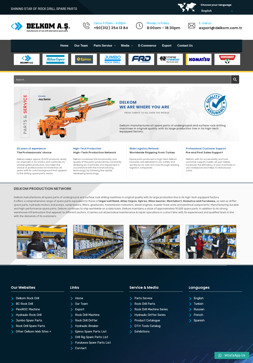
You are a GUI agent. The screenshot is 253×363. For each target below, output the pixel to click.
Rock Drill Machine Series (151, 309)
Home (79, 298)
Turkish (198, 304)
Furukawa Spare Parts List (93, 342)
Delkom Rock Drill (27, 298)
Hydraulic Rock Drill (29, 315)
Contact (81, 348)
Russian (199, 309)
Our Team (81, 304)
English (199, 298)
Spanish (199, 320)
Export (79, 309)
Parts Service (143, 298)
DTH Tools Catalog (147, 326)
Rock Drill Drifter (86, 320)
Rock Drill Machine (87, 315)
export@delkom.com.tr (220, 27)
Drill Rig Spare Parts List (91, 337)
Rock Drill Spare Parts (30, 326)
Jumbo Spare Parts (29, 320)
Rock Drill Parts (144, 304)
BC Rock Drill (24, 304)
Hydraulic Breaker (86, 326)
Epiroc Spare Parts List (91, 331)
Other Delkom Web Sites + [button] (33, 331)
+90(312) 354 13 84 (111, 27)
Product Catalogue (147, 320)
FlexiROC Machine (28, 309)
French (198, 315)
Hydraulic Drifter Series (150, 315)
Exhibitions (142, 331)
